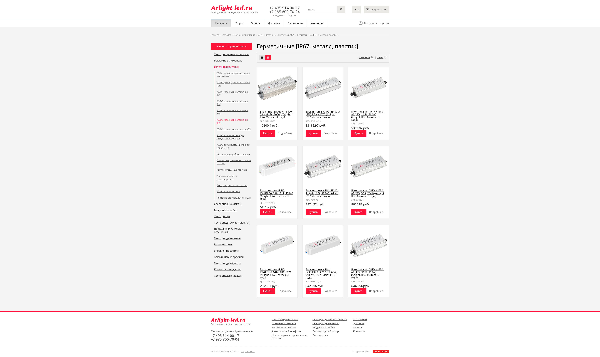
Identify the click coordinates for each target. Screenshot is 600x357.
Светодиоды (222, 216)
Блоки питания (223, 244)
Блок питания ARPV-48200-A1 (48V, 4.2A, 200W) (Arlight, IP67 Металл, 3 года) (322, 193)
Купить (267, 133)
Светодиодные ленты (227, 238)
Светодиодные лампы (227, 204)
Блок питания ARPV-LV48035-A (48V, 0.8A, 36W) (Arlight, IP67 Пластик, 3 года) (276, 273)
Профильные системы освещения (227, 230)
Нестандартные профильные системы (289, 336)
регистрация (382, 23)
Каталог (227, 34)
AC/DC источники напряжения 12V (232, 93)
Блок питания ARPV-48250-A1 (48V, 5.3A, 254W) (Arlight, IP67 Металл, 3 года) (368, 193)
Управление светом (226, 250)
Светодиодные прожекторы (231, 54)
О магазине (360, 319)
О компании (295, 23)
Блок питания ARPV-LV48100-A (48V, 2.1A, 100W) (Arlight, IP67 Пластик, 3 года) (276, 194)
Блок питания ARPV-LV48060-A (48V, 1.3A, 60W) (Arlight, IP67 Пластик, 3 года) (321, 273)
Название (364, 57)
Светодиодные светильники (231, 222)
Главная (215, 34)
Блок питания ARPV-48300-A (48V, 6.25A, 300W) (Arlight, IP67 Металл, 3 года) (277, 114)
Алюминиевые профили (229, 257)
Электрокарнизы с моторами (232, 185)
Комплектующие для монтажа (232, 169)
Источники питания (245, 34)
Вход (367, 23)
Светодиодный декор (227, 263)
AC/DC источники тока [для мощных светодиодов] (230, 137)
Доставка (274, 23)
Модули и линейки (225, 210)
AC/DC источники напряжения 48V (276, 34)
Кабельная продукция (227, 269)
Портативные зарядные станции (234, 197)
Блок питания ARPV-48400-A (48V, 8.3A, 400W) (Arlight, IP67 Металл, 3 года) (323, 114)
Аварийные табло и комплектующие (227, 178)
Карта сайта (248, 351)
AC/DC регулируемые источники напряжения (233, 146)
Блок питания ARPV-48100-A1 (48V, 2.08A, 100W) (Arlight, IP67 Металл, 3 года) (367, 116)
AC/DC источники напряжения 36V (232, 112)
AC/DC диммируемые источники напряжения (233, 75)
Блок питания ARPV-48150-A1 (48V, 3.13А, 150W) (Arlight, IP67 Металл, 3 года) (367, 273)
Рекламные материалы (228, 60)
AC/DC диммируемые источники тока (233, 84)
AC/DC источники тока (228, 191)
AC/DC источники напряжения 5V (234, 129)
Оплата (255, 23)
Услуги (239, 23)
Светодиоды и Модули (228, 275)
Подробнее (285, 133)
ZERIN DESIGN (381, 351)
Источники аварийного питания (233, 154)
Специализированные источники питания (234, 162)
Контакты (317, 23)
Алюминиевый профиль (286, 331)
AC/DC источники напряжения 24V (232, 103)
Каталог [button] (220, 23)
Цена (380, 57)
